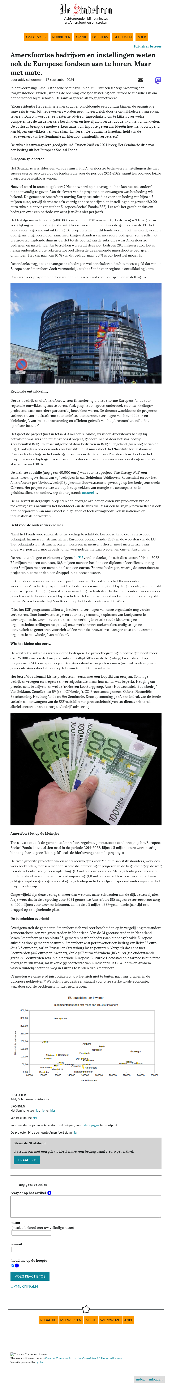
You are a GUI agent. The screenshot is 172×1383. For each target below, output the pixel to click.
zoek (141, 37)
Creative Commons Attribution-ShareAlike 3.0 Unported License (83, 1358)
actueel (88, 493)
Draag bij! (27, 1160)
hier (37, 1110)
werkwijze (110, 1320)
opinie (81, 37)
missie (91, 1320)
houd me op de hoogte (29, 1260)
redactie (48, 1320)
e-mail (17, 1244)
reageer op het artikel (28, 1193)
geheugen (122, 37)
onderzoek (36, 37)
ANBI (128, 1320)
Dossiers (100, 37)
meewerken (70, 1320)
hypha (39, 1362)
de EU (78, 558)
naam (16, 1222)
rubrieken (61, 37)
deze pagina (91, 1125)
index (140, 1379)
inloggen (156, 1379)
